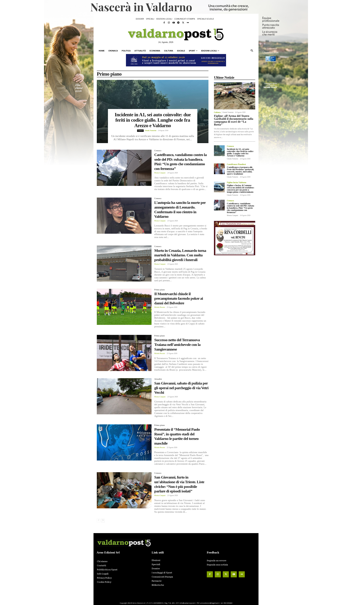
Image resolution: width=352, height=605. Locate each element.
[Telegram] (178, 23)
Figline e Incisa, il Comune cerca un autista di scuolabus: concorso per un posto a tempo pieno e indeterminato (240, 188)
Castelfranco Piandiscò (236, 164)
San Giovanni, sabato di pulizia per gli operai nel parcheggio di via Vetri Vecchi (181, 388)
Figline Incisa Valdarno (236, 183)
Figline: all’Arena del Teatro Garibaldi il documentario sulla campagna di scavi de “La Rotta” (233, 120)
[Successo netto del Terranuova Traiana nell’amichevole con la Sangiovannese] (124, 353)
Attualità (158, 379)
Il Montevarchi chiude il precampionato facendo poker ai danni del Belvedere (178, 298)
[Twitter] (183, 23)
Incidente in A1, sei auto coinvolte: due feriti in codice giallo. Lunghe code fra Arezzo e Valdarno (153, 120)
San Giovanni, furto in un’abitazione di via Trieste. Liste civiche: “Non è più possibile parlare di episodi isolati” (179, 484)
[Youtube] (174, 23)
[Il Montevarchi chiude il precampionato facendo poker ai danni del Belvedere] (124, 307)
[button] (252, 50)
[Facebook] (164, 23)
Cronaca (140, 130)
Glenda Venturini (150, 130)
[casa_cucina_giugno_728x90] (176, 60)
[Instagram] (169, 23)
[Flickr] (188, 23)
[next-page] (103, 520)
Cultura (217, 112)
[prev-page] (98, 520)
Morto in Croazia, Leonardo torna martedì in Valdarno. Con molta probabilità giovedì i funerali (180, 255)
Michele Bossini (159, 307)
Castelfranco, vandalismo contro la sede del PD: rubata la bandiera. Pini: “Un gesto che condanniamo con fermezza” (240, 207)
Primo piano (159, 290)
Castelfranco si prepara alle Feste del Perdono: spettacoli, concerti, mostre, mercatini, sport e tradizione (240, 170)
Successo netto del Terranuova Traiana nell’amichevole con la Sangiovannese (177, 344)
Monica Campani (159, 173)
